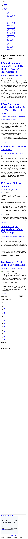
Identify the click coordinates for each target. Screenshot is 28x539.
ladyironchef (13, 236)
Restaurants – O (11, 33)
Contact (6, 8)
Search (2, 296)
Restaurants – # (10, 12)
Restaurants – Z (11, 49)
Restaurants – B (11, 15)
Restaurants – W (11, 45)
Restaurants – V (11, 43)
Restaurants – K (11, 28)
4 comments (22, 190)
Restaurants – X (11, 46)
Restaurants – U (11, 42)
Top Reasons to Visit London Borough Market (14, 263)
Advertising (6, 6)
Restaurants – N (11, 32)
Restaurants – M (11, 30)
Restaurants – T (11, 40)
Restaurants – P (10, 35)
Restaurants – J (10, 26)
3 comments (20, 268)
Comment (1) (21, 236)
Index (5, 9)
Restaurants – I (10, 25)
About (5, 5)
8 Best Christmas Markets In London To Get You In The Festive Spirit (13, 108)
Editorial (13, 75)
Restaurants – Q (11, 36)
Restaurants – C (11, 16)
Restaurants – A (11, 13)
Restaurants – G (11, 22)
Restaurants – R (11, 37)
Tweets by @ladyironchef (7, 515)
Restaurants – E (11, 19)
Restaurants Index (8, 11)
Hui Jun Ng (12, 153)
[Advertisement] (7, 374)
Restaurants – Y (11, 47)
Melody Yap (15, 190)
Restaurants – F (10, 21)
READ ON (3, 100)
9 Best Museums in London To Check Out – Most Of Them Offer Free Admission (13, 67)
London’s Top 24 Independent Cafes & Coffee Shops (12, 229)
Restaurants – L (11, 29)
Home (5, 4)
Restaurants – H (11, 23)
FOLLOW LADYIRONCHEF (14, 535)
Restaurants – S (10, 39)
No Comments (19, 75)
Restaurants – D (11, 18)
